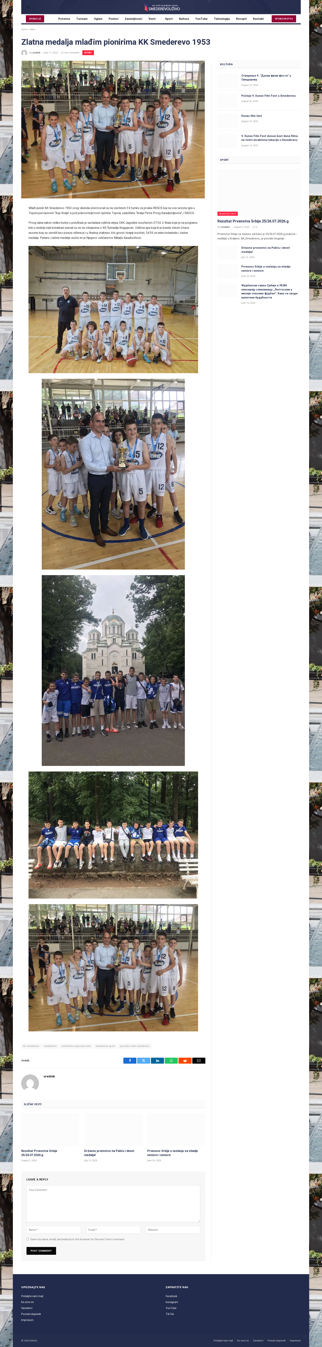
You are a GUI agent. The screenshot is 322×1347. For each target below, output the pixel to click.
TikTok (170, 1314)
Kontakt (258, 18)
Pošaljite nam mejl (32, 1296)
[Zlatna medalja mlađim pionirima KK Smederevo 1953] (113, 197)
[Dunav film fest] (227, 121)
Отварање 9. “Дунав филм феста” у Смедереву (266, 77)
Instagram (172, 1302)
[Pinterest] (8, 248)
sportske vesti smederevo (134, 1046)
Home (24, 29)
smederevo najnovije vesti (76, 1046)
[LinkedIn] (8, 238)
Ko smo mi (27, 1302)
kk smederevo (31, 1046)
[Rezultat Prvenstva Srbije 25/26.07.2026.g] (50, 1129)
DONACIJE (35, 19)
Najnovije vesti (227, 213)
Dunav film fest (251, 116)
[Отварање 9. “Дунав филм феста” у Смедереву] (227, 80)
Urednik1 (225, 227)
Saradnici (26, 1308)
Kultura (184, 18)
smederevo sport (105, 1046)
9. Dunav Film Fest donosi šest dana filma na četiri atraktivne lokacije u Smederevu (269, 138)
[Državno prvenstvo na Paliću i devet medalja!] (113, 1129)
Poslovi (113, 18)
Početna (64, 18)
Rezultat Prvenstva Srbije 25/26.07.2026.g (39, 1153)
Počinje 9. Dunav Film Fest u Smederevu (268, 95)
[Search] (27, 7)
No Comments (71, 52)
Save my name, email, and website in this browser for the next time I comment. (78, 1239)
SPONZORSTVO (284, 19)
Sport (169, 18)
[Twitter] (8, 228)
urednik (36, 52)
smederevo (50, 1046)
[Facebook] (8, 218)
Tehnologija (222, 18)
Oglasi (98, 18)
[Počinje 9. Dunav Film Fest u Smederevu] (227, 101)
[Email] (8, 258)
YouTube (201, 18)
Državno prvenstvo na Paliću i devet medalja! (109, 1153)
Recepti (241, 18)
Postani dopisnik (31, 1314)
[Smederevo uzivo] (161, 7)
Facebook (171, 1296)
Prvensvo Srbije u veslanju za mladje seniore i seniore (172, 1153)
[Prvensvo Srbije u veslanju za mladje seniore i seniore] (176, 1129)
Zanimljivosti (133, 18)
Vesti (152, 18)
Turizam (82, 18)
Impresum (27, 1319)
